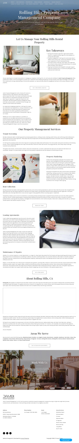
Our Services (20, 2)
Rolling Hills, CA (7, 282)
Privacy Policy (59, 438)
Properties (29, 2)
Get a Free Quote (39, 272)
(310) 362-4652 (59, 4)
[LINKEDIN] (10, 433)
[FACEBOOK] (4, 433)
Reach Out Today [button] (39, 205)
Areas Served (38, 2)
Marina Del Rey (59, 424)
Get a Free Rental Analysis (39, 87)
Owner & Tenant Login (17, 4)
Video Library (49, 4)
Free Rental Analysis (32, 4)
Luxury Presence (25, 438)
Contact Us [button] (39, 377)
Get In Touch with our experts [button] (39, 345)
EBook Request (56, 2)
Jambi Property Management (65, 78)
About (12, 2)
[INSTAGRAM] (7, 433)
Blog (41, 4)
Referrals (47, 2)
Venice (15, 340)
